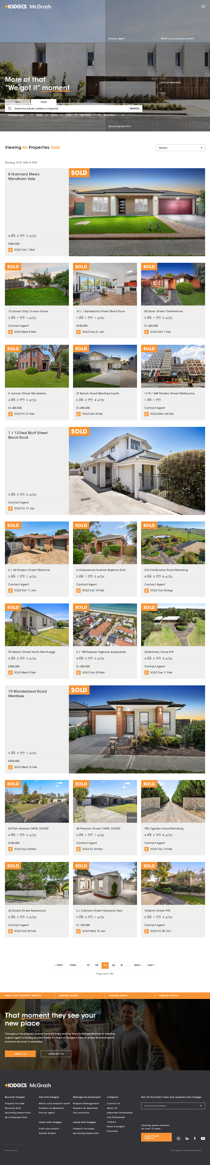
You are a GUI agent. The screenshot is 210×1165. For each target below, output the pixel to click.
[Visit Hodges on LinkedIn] (187, 1139)
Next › (138, 965)
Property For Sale (14, 1104)
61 (121, 965)
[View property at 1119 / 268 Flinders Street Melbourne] (173, 382)
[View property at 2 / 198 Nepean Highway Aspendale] (105, 641)
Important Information (120, 1113)
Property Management (86, 1104)
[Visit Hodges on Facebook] (195, 1139)
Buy (17, 102)
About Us (20, 1054)
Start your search (49, 1129)
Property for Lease (83, 1129)
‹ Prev (72, 965)
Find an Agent (118, 996)
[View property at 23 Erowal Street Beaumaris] (37, 899)
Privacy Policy (11, 1151)
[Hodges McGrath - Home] (28, 7)
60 (113, 965)
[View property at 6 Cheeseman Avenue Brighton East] (105, 559)
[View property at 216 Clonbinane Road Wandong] (173, 559)
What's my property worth (23, 996)
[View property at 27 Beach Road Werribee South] (105, 382)
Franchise (112, 1131)
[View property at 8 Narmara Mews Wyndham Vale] (105, 212)
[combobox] (8, 115)
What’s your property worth (54, 1104)
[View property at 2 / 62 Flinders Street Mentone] (37, 559)
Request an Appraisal (51, 1108)
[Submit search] (10, 108)
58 (96, 965)
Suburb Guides (68, 996)
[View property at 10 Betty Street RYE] (173, 899)
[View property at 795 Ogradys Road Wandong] (173, 817)
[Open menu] (203, 6)
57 (88, 965)
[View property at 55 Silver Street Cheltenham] (173, 300)
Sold (44, 102)
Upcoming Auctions (16, 1117)
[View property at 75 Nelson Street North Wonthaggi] (37, 641)
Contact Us (56, 1054)
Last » (151, 965)
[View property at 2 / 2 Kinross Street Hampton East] (105, 899)
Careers (111, 1122)
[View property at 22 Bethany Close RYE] (173, 641)
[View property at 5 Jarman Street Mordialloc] (37, 382)
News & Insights (116, 1127)
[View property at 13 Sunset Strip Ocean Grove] (37, 300)
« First (59, 965)
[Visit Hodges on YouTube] (203, 1139)
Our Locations (81, 1113)
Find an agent (47, 1113)
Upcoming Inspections (18, 1113)
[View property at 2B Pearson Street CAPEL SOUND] (105, 817)
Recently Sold (13, 1108)
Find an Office (168, 996)
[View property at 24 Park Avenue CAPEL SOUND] (37, 817)
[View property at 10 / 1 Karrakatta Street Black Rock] (105, 300)
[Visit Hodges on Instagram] (178, 1140)
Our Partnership (116, 1117)
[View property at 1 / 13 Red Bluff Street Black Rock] (105, 471)
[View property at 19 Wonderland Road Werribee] (105, 729)
